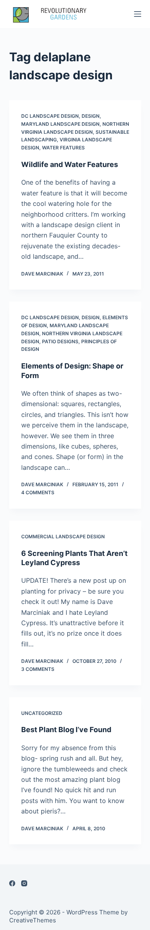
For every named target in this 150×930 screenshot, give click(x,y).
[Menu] (137, 14)
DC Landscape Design (50, 116)
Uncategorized (41, 713)
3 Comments (37, 669)
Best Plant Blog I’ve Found (66, 729)
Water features (63, 148)
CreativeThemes (32, 920)
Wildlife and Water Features (69, 164)
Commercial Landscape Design (63, 536)
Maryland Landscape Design (60, 124)
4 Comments (37, 492)
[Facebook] (12, 883)
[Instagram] (24, 883)
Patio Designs (60, 341)
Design (91, 116)
